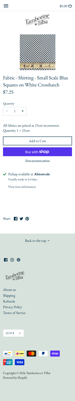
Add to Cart (37, 140)
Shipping (9, 295)
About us (9, 289)
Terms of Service (14, 312)
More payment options (37, 160)
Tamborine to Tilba (38, 373)
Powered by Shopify (15, 377)
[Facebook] (5, 259)
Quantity (8, 103)
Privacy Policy (12, 307)
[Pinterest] (18, 259)
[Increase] (22, 111)
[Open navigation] (6, 6)
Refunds (9, 301)
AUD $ (10, 333)
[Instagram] (12, 259)
